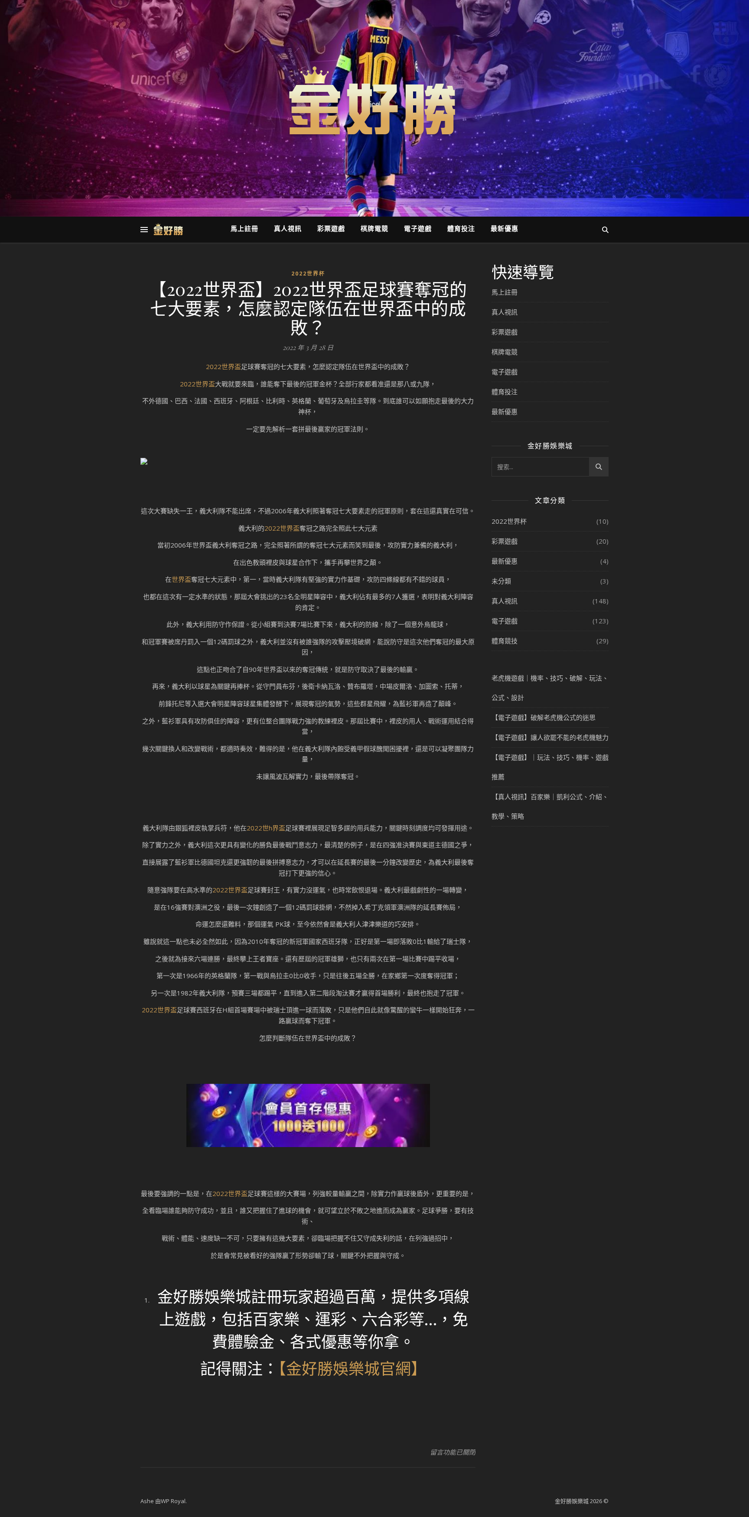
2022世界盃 (223, 366)
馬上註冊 (244, 229)
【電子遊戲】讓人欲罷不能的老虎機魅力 (550, 737)
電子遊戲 (418, 229)
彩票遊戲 (331, 229)
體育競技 (505, 640)
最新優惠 (504, 229)
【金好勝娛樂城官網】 (352, 1368)
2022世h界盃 (266, 827)
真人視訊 (288, 229)
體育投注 (461, 229)
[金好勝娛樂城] (374, 103)
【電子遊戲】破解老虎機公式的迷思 (544, 717)
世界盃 (181, 579)
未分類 (501, 581)
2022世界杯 (308, 273)
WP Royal (173, 1501)
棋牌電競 (374, 229)
